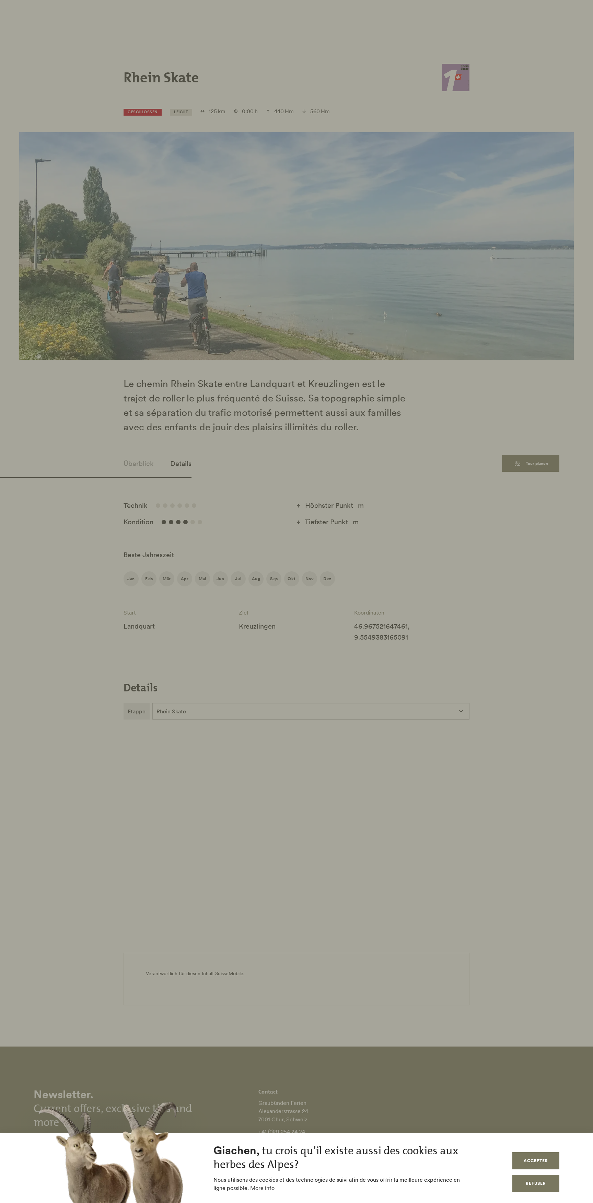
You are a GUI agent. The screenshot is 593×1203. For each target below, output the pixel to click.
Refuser (536, 1183)
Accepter (536, 1160)
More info (262, 1187)
